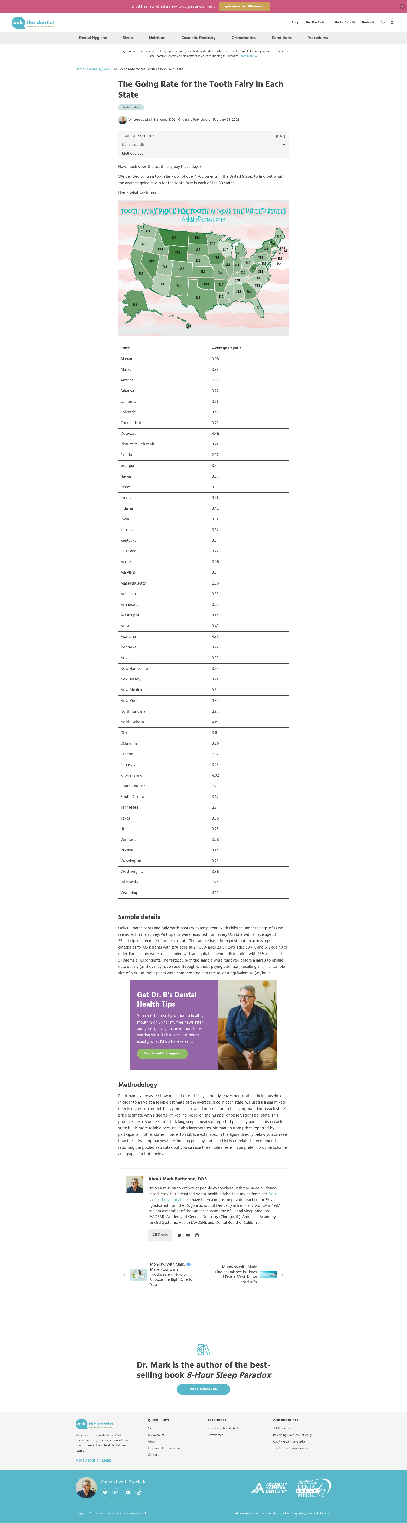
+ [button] (284, 145)
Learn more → (248, 56)
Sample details (133, 145)
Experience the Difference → (244, 6)
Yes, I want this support (162, 1053)
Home (80, 69)
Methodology (132, 154)
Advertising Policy (293, 1513)
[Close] (402, 6)
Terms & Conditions (267, 1513)
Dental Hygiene (98, 69)
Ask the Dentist (110, 1513)
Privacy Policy (243, 1513)
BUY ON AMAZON (204, 1389)
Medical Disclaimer (319, 1513)
